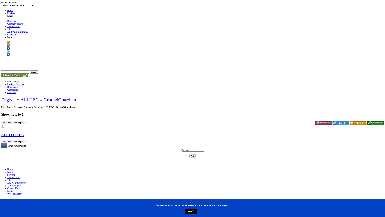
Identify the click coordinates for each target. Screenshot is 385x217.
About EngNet (14, 185)
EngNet (8, 99)
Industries (11, 92)
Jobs (9, 29)
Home (10, 10)
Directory (11, 21)
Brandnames (13, 87)
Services (11, 174)
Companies (12, 89)
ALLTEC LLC (12, 135)
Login (10, 191)
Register (11, 13)
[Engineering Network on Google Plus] (8, 48)
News (10, 172)
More (9, 37)
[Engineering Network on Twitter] (8, 51)
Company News (15, 23)
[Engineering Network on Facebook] (8, 54)
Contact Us (12, 34)
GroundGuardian (59, 99)
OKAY (191, 211)
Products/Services (15, 84)
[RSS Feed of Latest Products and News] (8, 42)
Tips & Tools (13, 26)
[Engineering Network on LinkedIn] (8, 45)
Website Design (14, 193)
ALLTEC (29, 99)
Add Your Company (16, 183)
